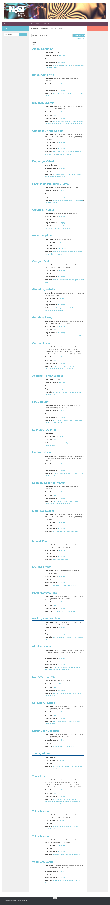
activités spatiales (58, 174)
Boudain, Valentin (43, 102)
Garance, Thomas (43, 209)
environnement (57, 123)
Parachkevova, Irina (44, 592)
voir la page (61, 90)
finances (62, 826)
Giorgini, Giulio (41, 261)
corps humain (57, 65)
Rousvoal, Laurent (43, 677)
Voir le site (62, 56)
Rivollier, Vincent (42, 646)
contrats (55, 252)
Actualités (15, 24)
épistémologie (57, 200)
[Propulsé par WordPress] (15, 900)
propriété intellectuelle (69, 721)
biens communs (58, 880)
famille (71, 93)
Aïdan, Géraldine (42, 48)
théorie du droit (57, 67)
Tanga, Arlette (41, 753)
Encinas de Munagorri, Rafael (50, 183)
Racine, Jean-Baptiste (46, 618)
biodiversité (56, 121)
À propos (6, 24)
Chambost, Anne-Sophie (47, 130)
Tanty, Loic (39, 776)
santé (76, 93)
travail (81, 200)
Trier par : (33, 42)
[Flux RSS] (23, 28)
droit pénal (56, 532)
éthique (62, 532)
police (72, 801)
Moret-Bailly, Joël (43, 510)
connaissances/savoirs (60, 152)
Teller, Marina (40, 811)
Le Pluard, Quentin (44, 429)
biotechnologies (58, 308)
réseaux (57, 503)
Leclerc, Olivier (41, 452)
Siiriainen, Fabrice (43, 702)
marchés (78, 392)
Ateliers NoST (35, 24)
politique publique (60, 228)
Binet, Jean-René (43, 74)
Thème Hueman (26, 900)
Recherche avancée (81, 38)
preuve (77, 473)
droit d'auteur (57, 721)
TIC (61, 254)
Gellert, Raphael (42, 235)
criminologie (67, 799)
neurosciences (79, 65)
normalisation (49, 503)
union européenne (51, 202)
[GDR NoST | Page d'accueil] (55, 11)
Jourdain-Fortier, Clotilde (48, 375)
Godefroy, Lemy (42, 317)
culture (65, 880)
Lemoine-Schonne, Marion (49, 482)
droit (54, 59)
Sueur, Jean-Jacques (45, 730)
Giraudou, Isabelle (43, 289)
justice (72, 392)
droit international (70, 174)
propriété (71, 880)
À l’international (47, 24)
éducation (71, 152)
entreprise (48, 123)
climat (65, 308)
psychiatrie (48, 67)
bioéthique (56, 93)
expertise (65, 200)
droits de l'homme (67, 65)
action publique (57, 420)
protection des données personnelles (70, 252)
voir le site (62, 84)
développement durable (68, 121)
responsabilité (67, 123)
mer (58, 585)
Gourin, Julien (41, 343)
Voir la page (62, 62)
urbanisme (69, 368)
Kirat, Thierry (40, 401)
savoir (78, 721)
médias (54, 154)
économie (80, 121)
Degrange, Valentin (44, 161)
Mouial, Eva (39, 541)
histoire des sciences (52, 670)
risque (47, 254)
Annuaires (25, 24)
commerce (56, 280)
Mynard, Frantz (41, 566)
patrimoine (60, 154)
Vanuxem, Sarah (42, 861)
